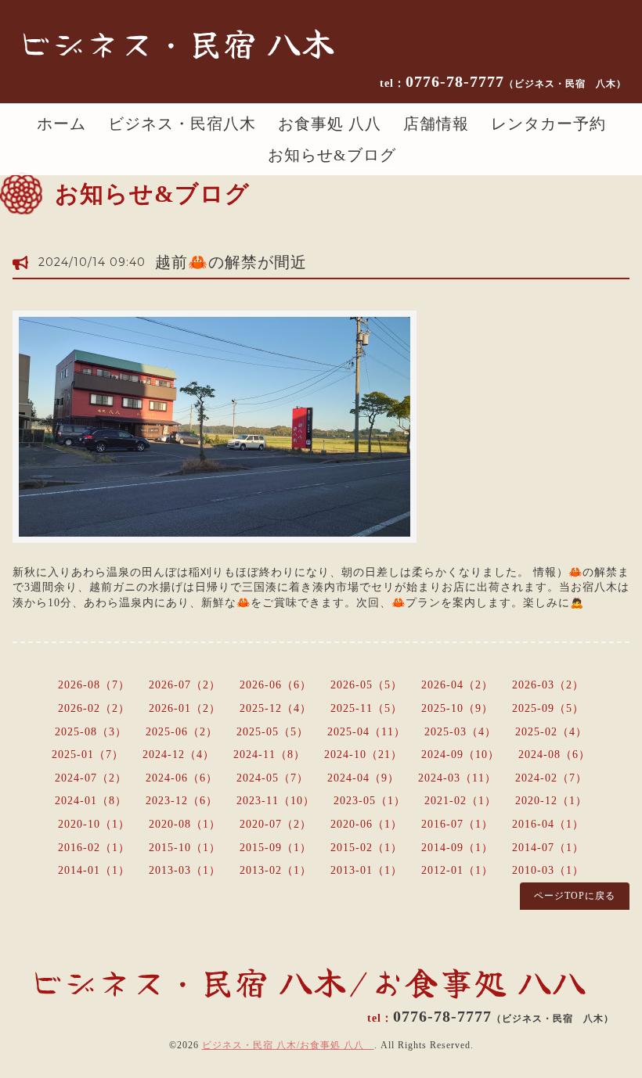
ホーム (61, 123)
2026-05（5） (366, 685)
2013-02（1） (276, 870)
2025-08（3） (91, 732)
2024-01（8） (91, 801)
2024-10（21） (363, 754)
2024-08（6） (554, 754)
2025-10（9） (457, 708)
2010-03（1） (548, 870)
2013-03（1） (185, 870)
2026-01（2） (185, 708)
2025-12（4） (276, 708)
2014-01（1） (94, 870)
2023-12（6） (182, 801)
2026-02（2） (94, 708)
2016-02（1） (94, 847)
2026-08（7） (94, 685)
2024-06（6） (182, 778)
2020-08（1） (185, 824)
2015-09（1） (276, 847)
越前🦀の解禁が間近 (231, 262)
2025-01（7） (88, 754)
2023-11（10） (275, 801)
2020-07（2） (276, 824)
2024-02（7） (551, 778)
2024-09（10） (460, 754)
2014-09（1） (457, 847)
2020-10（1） (94, 824)
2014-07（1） (548, 847)
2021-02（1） (460, 801)
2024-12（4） (178, 754)
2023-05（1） (370, 801)
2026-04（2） (457, 685)
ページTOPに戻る (574, 895)
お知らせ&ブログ (332, 154)
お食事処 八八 (329, 123)
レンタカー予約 (548, 123)
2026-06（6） (276, 685)
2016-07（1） (457, 824)
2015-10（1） (185, 847)
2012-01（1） (457, 870)
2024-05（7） (272, 778)
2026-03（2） (548, 685)
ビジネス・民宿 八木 (176, 42)
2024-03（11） (457, 778)
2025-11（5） (366, 708)
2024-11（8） (269, 754)
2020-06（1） (366, 824)
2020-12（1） (551, 801)
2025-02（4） (551, 732)
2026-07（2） (185, 685)
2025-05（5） (272, 732)
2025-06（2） (182, 732)
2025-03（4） (460, 732)
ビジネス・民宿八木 (182, 123)
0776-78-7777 (516, 81)
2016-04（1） (548, 824)
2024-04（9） (363, 778)
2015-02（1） (366, 847)
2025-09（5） (548, 708)
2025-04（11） (366, 732)
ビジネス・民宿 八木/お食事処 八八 (288, 1045)
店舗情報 (436, 123)
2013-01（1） (366, 870)
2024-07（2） (91, 778)
